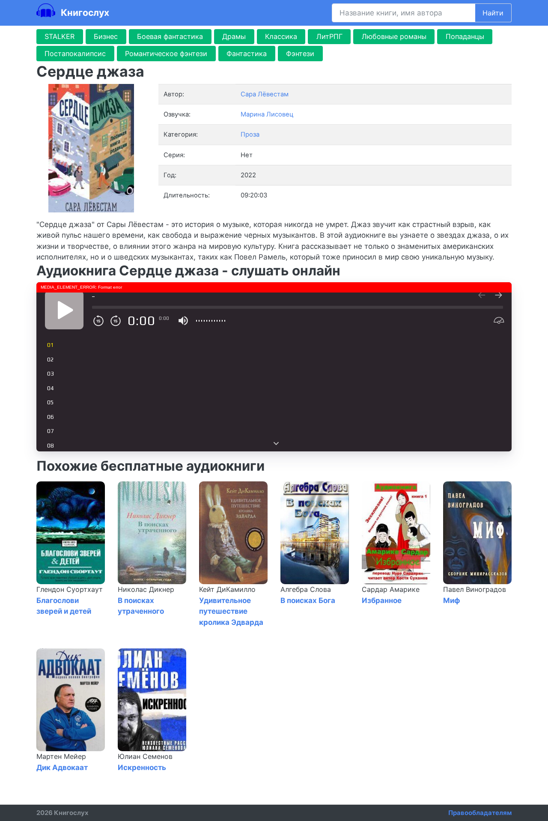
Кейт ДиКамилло (227, 589)
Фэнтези (300, 53)
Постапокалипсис (75, 53)
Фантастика (246, 53)
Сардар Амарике (391, 589)
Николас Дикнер (146, 589)
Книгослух (84, 12)
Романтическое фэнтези (166, 53)
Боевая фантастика (170, 36)
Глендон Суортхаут (69, 589)
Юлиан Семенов (145, 756)
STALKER (59, 36)
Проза (250, 134)
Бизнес (106, 36)
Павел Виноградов (474, 589)
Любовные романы (394, 36)
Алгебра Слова (305, 589)
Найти (492, 13)
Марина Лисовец (267, 114)
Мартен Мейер (61, 756)
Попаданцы (465, 36)
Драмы (234, 36)
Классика (281, 36)
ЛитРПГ (329, 36)
